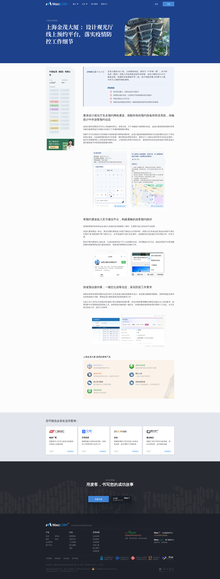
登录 (156, 4)
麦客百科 (157, 542)
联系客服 (164, 542)
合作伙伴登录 (142, 538)
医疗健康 (72, 545)
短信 (56, 539)
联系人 (57, 536)
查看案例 (70, 451)
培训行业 (72, 539)
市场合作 (58, 558)
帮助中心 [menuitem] (104, 4)
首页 (126, 538)
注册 (168, 4)
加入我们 (66, 558)
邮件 (47, 539)
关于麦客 (49, 558)
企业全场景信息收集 (160, 535)
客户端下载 (133, 538)
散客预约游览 (120, 206)
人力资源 (72, 542)
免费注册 (98, 499)
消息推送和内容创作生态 (133, 535)
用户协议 (75, 558)
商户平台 (49, 545)
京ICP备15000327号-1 (83, 569)
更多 (71, 548)
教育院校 (72, 536)
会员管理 (49, 542)
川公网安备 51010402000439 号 (106, 569)
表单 (47, 536)
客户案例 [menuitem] (94, 4)
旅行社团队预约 (157, 206)
